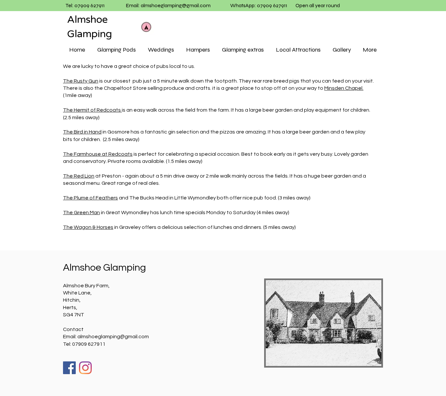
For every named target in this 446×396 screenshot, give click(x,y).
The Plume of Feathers (90, 197)
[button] (116, 49)
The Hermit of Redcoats (92, 110)
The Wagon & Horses (88, 227)
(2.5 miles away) (81, 117)
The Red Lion (78, 176)
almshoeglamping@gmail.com (176, 5)
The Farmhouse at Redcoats (98, 154)
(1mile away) (77, 95)
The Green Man (81, 212)
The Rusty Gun (80, 81)
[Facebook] (69, 367)
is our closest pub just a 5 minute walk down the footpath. (168, 81)
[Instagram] (85, 367)
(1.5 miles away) (184, 161)
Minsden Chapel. (343, 88)
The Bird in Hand (82, 132)
